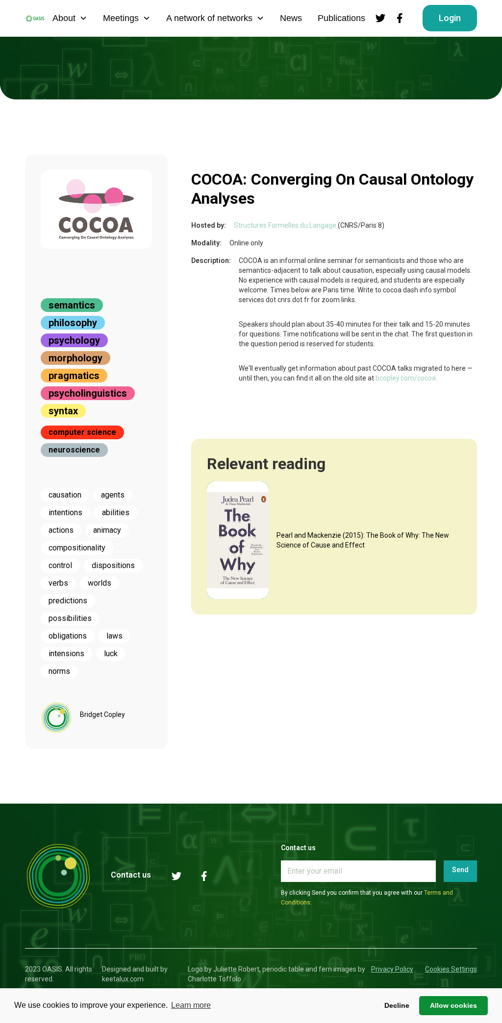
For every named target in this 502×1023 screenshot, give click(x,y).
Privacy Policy (392, 969)
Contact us (131, 875)
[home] (35, 18)
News (291, 18)
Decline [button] (396, 1005)
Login (450, 18)
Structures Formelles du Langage (285, 225)
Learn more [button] (191, 1005)
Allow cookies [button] (453, 1005)
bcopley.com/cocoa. (406, 378)
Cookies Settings (451, 969)
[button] (70, 18)
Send (460, 870)
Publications (341, 18)
